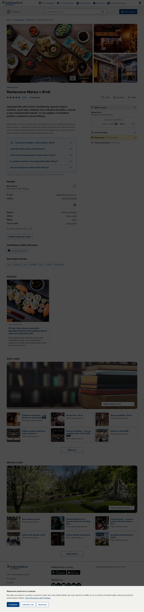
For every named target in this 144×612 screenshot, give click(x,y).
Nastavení (42, 604)
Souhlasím (13, 604)
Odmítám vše (28, 604)
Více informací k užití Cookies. (38, 598)
